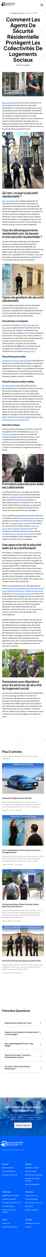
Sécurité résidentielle (10, 103)
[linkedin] (5, 1246)
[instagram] (8, 1246)
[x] (3, 1246)
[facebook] (11, 1246)
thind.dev (33, 1241)
